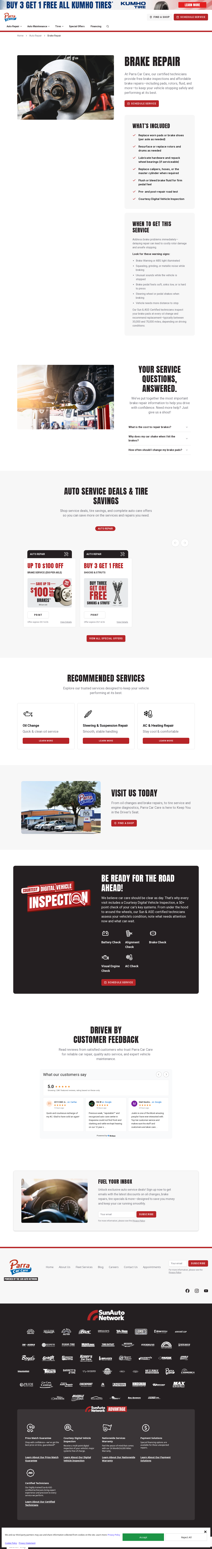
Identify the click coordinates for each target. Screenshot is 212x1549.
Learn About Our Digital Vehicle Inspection (77, 1459)
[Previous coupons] (175, 543)
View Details (66, 622)
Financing (96, 26)
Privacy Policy (114, 1534)
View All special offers (106, 638)
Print (38, 615)
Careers (114, 1267)
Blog (101, 1267)
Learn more (46, 741)
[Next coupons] (185, 543)
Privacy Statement (27, 1543)
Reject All (186, 1537)
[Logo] (10, 17)
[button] (205, 1531)
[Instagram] (197, 1291)
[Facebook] (187, 1291)
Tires (58, 26)
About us (64, 1267)
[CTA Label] (106, 5)
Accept (143, 1537)
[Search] (108, 26)
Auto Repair (13, 26)
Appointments (152, 1267)
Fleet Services (84, 1267)
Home (20, 35)
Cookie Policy (11, 1543)
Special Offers (77, 26)
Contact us (131, 1267)
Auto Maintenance (37, 26)
